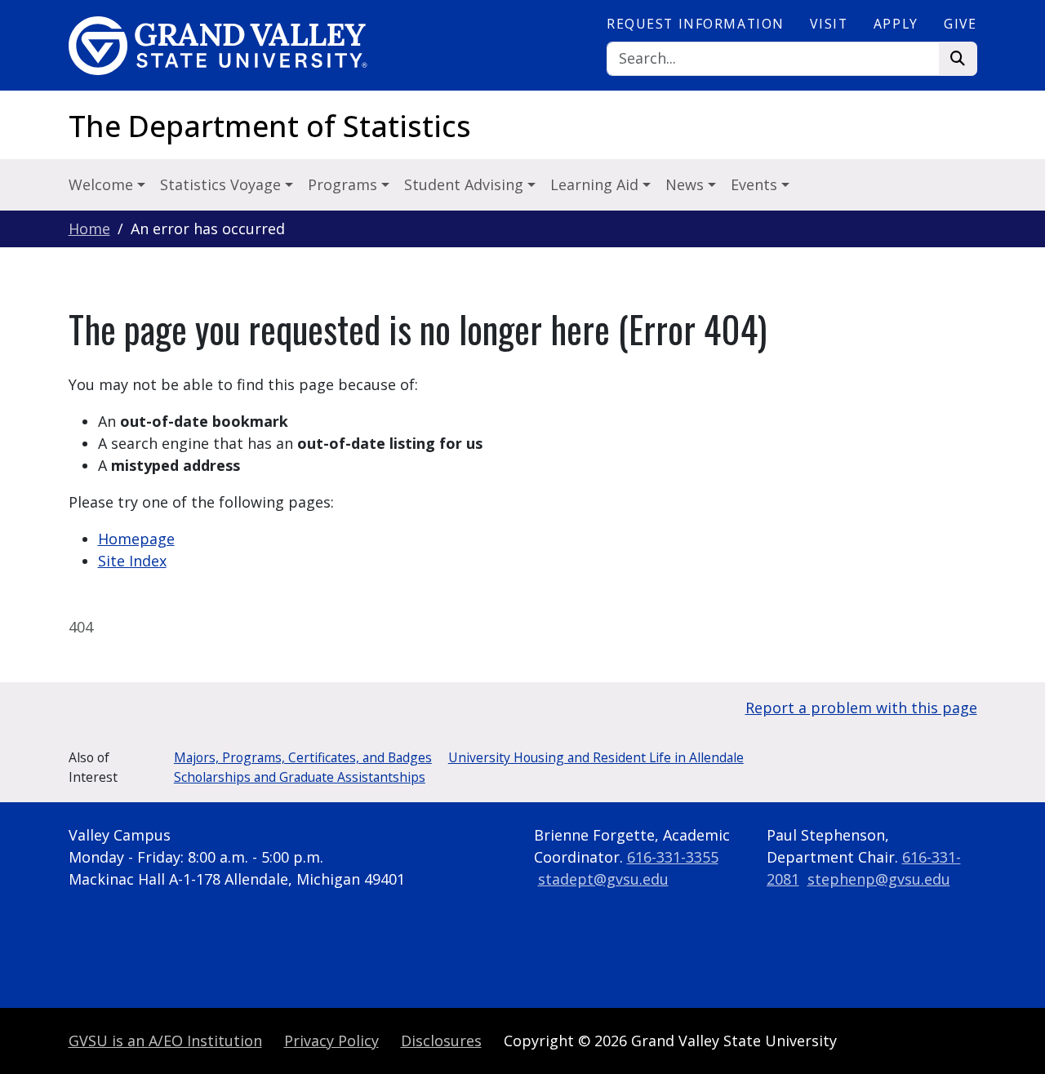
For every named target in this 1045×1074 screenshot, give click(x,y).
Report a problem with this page (861, 707)
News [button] (686, 184)
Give (960, 24)
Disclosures (441, 1040)
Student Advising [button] (465, 184)
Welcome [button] (103, 184)
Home (89, 228)
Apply (896, 24)
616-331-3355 (672, 857)
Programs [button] (344, 184)
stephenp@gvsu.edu (878, 879)
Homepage (136, 538)
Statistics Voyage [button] (222, 184)
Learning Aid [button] (596, 184)
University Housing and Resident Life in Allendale (596, 757)
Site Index (132, 560)
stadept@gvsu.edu (603, 879)
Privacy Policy (331, 1040)
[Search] (958, 59)
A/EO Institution (165, 1040)
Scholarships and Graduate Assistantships (299, 777)
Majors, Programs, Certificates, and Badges (303, 757)
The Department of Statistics (270, 126)
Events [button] (756, 184)
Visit (828, 24)
